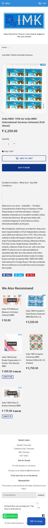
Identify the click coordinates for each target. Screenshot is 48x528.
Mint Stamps (24, 452)
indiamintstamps (17, 523)
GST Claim (24, 456)
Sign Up (41, 495)
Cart (44, 3)
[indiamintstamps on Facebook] (43, 516)
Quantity (5, 139)
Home (4, 47)
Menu (7, 3)
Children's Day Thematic (24, 449)
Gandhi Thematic (24, 445)
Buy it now (24, 167)
